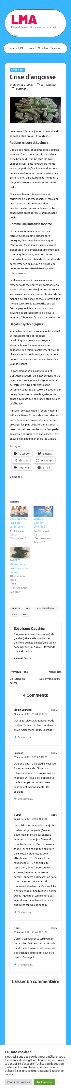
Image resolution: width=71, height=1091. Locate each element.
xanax (26, 614)
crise (28, 608)
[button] (22, 658)
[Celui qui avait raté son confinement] (20, 511)
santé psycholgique (45, 608)
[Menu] (16, 36)
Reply (54, 710)
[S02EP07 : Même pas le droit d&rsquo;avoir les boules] (20, 552)
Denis (17, 928)
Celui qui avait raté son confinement (18, 522)
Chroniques (17, 70)
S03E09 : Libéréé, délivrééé (39, 522)
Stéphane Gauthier (30, 628)
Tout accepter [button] (45, 1082)
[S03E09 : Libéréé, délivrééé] (43, 511)
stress (14, 614)
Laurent (18, 753)
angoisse (16, 608)
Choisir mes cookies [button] (18, 1082)
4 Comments (22, 89)
